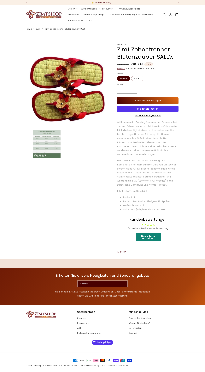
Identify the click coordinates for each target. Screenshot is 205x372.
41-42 (137, 78)
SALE (38, 29)
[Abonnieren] (124, 283)
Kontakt (133, 333)
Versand (121, 68)
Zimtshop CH (38, 365)
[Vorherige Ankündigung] (27, 2)
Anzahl (120, 84)
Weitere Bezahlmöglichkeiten (148, 115)
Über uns (81, 318)
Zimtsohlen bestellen (140, 318)
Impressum (83, 323)
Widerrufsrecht (70, 365)
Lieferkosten (135, 328)
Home (29, 29)
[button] (72, 9)
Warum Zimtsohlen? (139, 323)
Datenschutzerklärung (89, 333)
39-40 (123, 78)
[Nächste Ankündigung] (178, 2)
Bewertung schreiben (148, 237)
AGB (79, 328)
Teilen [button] (123, 251)
